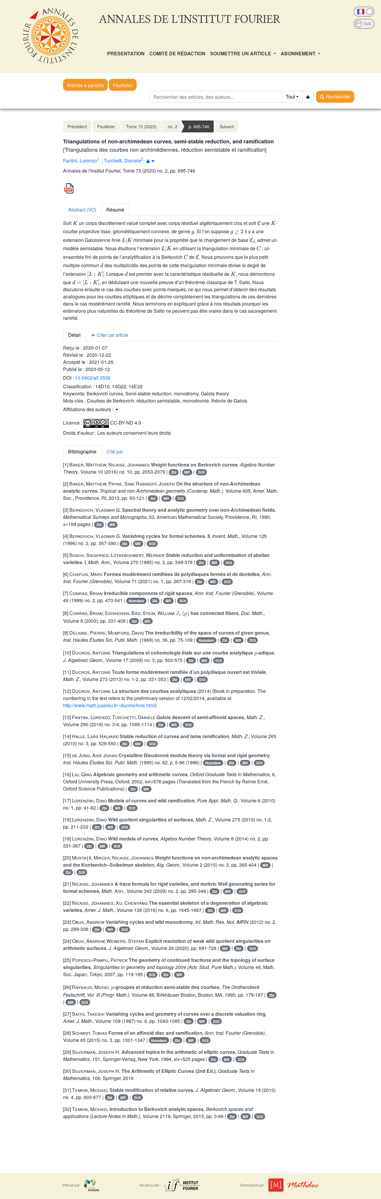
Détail (74, 334)
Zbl (173, 472)
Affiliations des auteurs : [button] (89, 409)
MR (187, 472)
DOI (201, 472)
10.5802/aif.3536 (92, 377)
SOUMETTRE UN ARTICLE (241, 53)
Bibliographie (82, 451)
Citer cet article (112, 334)
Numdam (136, 600)
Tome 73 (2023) (141, 126)
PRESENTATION (126, 53)
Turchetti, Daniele (122, 160)
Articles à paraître (85, 85)
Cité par (115, 451)
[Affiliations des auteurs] (150, 161)
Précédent (77, 126)
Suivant (227, 126)
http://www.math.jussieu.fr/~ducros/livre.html (109, 705)
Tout (290, 96)
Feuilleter (123, 85)
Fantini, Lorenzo (80, 160)
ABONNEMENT (299, 53)
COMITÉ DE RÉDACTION (177, 53)
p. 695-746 (199, 126)
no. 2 (172, 126)
